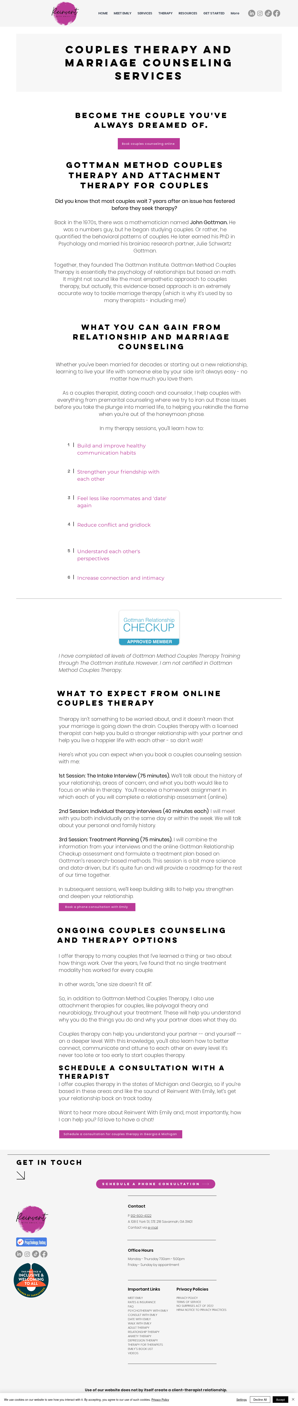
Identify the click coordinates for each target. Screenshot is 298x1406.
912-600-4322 (141, 1215)
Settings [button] (241, 1399)
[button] (144, 13)
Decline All (260, 1399)
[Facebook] (276, 13)
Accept (280, 1399)
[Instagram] (260, 13)
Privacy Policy (160, 1399)
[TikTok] (268, 13)
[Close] (293, 1399)
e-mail (153, 1227)
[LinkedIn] (251, 13)
